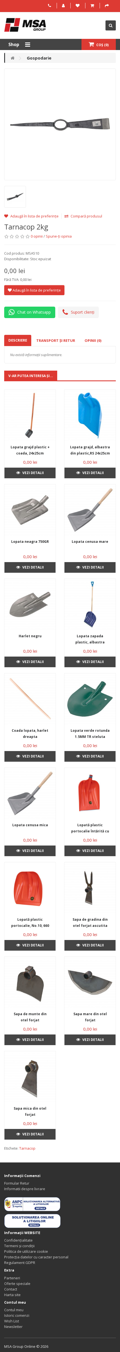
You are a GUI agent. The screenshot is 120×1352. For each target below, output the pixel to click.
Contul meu (13, 1309)
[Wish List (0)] (78, 5)
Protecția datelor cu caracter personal (36, 1256)
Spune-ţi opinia (59, 236)
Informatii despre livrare (24, 1188)
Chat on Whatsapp (34, 312)
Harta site (12, 1294)
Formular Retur (16, 1183)
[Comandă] (107, 5)
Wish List (11, 1320)
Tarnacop (27, 1148)
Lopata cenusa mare (90, 541)
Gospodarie (39, 58)
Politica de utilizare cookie (26, 1251)
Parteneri (12, 1277)
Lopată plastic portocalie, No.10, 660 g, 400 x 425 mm (30, 925)
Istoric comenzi (16, 1315)
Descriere (17, 340)
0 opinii (37, 236)
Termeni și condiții (19, 1245)
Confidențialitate (18, 1240)
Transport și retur (55, 340)
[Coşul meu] (92, 5)
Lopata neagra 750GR (30, 541)
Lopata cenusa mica (30, 825)
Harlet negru (30, 636)
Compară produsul (86, 216)
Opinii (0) (93, 340)
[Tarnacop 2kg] (60, 124)
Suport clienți (82, 312)
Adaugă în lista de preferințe (34, 216)
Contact (10, 1289)
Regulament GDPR (19, 1262)
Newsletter (13, 1326)
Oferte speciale (17, 1283)
